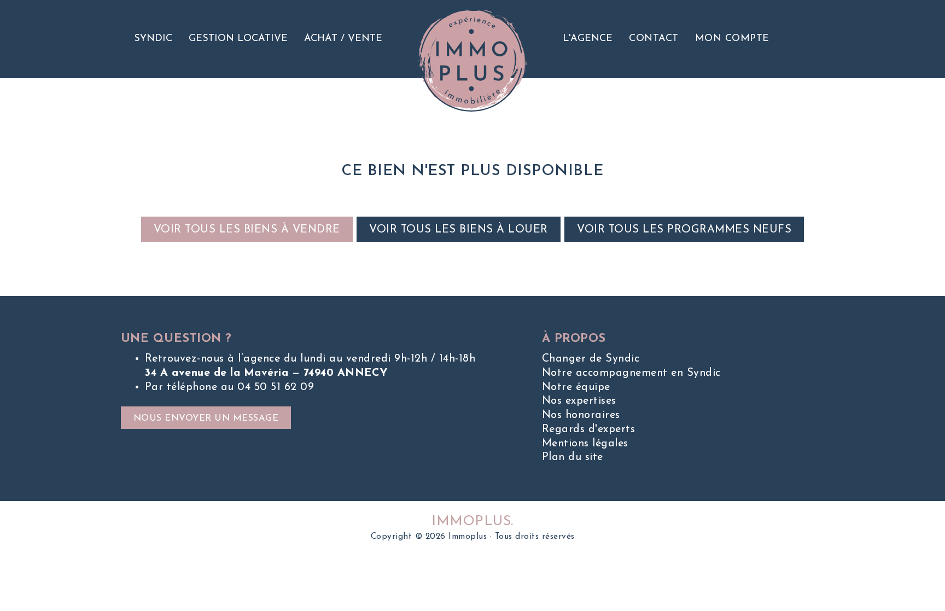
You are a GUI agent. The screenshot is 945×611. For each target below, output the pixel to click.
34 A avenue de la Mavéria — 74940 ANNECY (266, 373)
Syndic (153, 39)
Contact (654, 39)
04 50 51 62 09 (275, 387)
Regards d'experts (588, 429)
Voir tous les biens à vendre (247, 229)
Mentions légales (585, 443)
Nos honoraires (581, 415)
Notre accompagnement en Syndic (631, 373)
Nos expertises (579, 400)
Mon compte (732, 39)
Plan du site (572, 457)
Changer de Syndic (591, 358)
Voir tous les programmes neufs (684, 229)
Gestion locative (238, 39)
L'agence (587, 39)
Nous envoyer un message (206, 418)
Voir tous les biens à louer (458, 229)
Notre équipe (576, 387)
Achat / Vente (343, 39)
